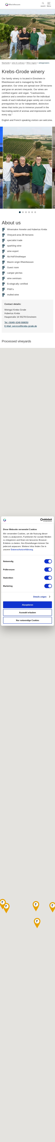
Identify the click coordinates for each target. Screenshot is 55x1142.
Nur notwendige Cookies (27, 620)
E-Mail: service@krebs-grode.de (20, 326)
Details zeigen (39, 597)
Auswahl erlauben (27, 612)
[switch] (48, 569)
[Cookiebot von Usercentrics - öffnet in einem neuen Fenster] (40, 520)
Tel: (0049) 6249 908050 (16, 322)
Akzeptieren (27, 605)
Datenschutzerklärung (22, 549)
